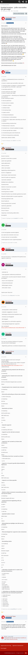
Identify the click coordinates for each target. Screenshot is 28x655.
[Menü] (26, 1)
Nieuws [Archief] (13, 639)
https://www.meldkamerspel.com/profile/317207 (11, 365)
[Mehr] (25, 23)
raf (11, 242)
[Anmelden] (22, 1)
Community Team (6, 11)
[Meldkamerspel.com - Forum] (1, 1)
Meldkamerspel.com (11, 653)
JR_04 (14, 140)
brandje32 (16, 218)
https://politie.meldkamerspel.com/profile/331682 (13, 327)
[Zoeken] (19, 1)
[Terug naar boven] (25, 653)
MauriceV (12, 295)
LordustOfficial (13, 609)
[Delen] (26, 13)
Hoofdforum (23, 637)
